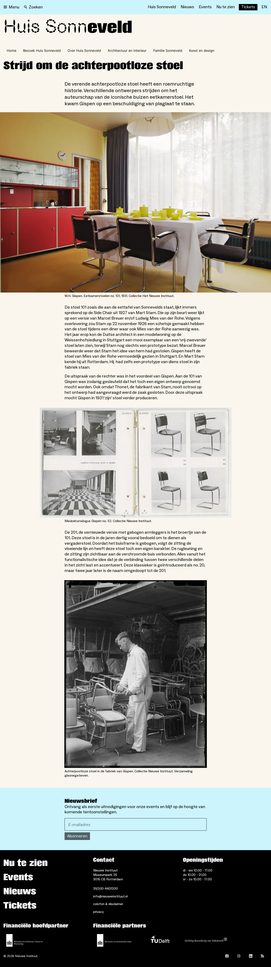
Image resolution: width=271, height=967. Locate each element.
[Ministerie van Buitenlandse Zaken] (114, 940)
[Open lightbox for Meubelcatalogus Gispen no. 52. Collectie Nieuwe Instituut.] (135, 463)
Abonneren (77, 836)
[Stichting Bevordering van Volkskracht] (206, 940)
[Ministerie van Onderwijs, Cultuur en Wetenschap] (24, 940)
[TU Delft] (160, 940)
